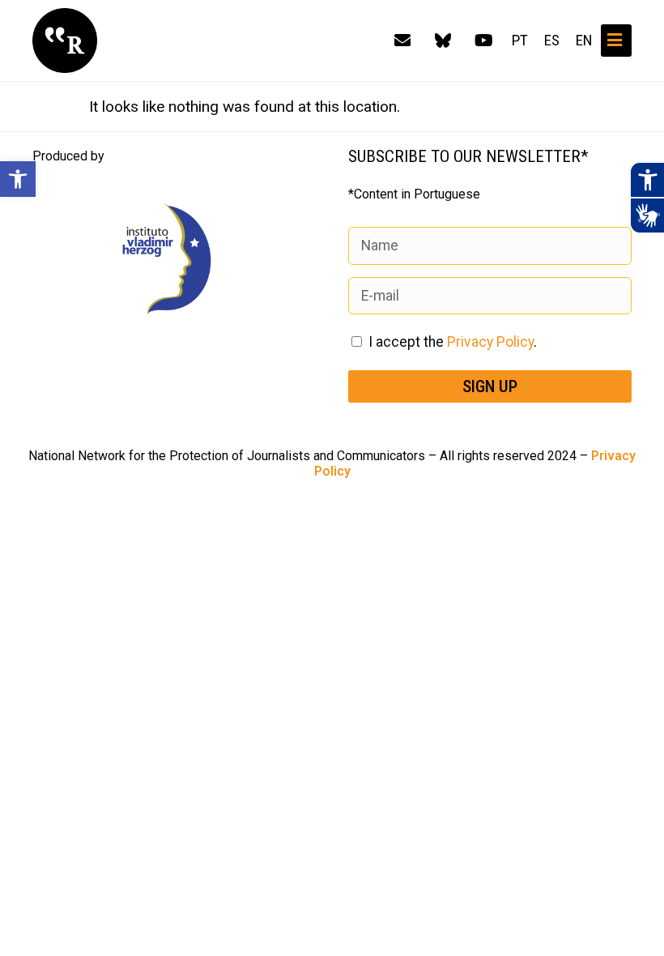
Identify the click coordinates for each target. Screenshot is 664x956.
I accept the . (452, 342)
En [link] (584, 40)
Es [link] (552, 40)
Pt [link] (520, 40)
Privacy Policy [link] (490, 342)
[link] (18, 179)
